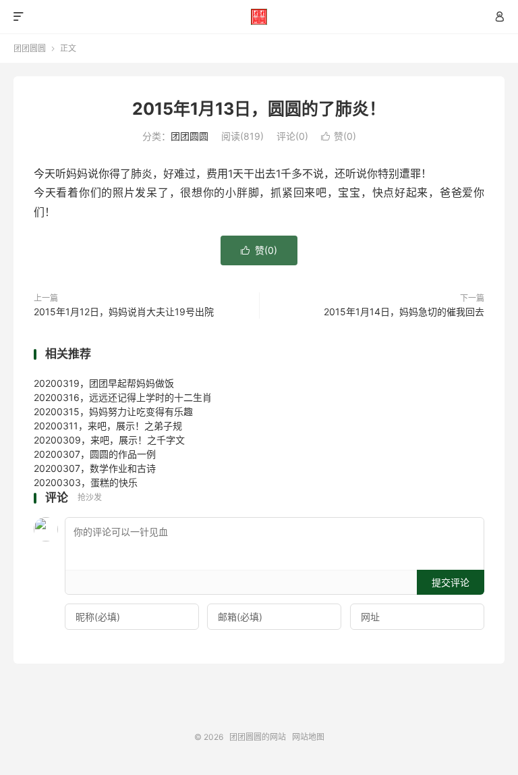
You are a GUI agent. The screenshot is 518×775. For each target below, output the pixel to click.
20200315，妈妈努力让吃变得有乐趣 (113, 411)
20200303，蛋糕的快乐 (86, 482)
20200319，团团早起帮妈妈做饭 (104, 383)
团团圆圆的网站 (259, 17)
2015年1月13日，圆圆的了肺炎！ (259, 109)
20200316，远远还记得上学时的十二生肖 (123, 397)
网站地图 (308, 737)
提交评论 (450, 582)
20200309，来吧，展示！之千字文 (109, 440)
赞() (338, 136)
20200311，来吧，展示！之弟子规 (108, 425)
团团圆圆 (29, 48)
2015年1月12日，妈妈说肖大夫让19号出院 (124, 311)
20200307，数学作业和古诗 (95, 468)
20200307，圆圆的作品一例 (95, 454)
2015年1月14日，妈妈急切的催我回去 (404, 311)
